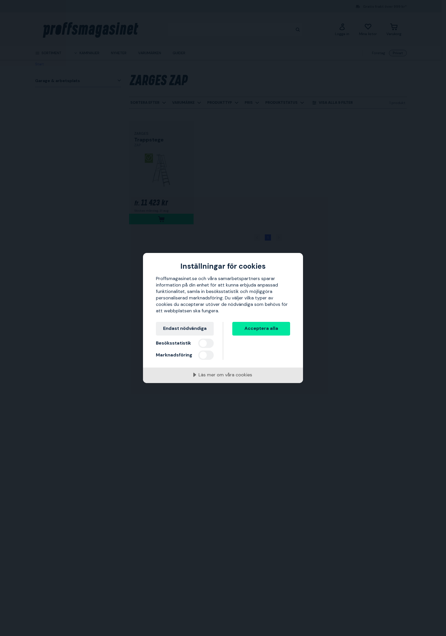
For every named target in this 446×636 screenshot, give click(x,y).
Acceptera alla (261, 328)
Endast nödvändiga (185, 328)
